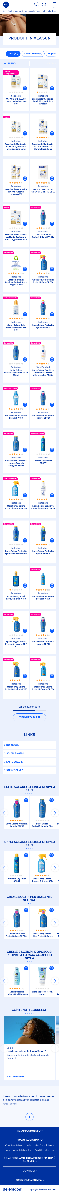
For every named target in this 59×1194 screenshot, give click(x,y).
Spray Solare (14, 770)
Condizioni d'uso (14, 1145)
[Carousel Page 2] (27, 793)
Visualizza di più (29, 717)
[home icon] (4, 11)
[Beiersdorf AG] (12, 1190)
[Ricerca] (36, 4)
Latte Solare (14, 762)
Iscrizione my (29, 1180)
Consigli (29, 1170)
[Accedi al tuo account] (44, 4)
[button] (25, 88)
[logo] (6, 4)
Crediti (38, 1150)
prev (4, 813)
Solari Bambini (15, 753)
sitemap (49, 1150)
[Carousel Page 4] (31, 793)
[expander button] (29, 1117)
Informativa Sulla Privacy (40, 1145)
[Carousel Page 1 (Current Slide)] (25, 793)
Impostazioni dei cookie (18, 1150)
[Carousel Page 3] (29, 793)
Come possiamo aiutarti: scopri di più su (29, 1160)
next (55, 813)
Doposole (12, 745)
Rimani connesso (29, 1130)
